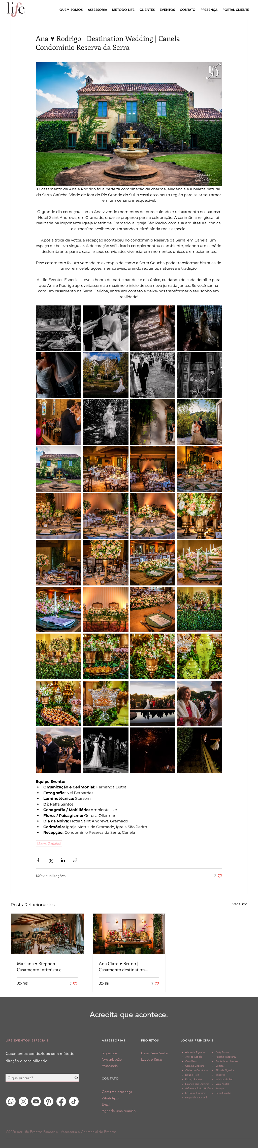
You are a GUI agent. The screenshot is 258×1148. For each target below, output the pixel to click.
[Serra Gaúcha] (49, 843)
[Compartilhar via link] (75, 860)
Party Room (222, 1052)
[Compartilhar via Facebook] (38, 860)
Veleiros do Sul (224, 1079)
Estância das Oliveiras (197, 1084)
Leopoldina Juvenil (196, 1097)
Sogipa (219, 1065)
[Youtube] (36, 1101)
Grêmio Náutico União (198, 1088)
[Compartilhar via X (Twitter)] (50, 860)
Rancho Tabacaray (226, 1056)
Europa (220, 1088)
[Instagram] (23, 1101)
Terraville (220, 1074)
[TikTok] (74, 1101)
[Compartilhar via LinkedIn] (62, 860)
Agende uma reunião (119, 1110)
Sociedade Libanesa (227, 1061)
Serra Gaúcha (223, 1093)
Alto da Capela (193, 1056)
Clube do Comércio (196, 1070)
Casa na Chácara (194, 1065)
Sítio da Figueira (225, 1070)
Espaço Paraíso (193, 1079)
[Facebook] (61, 1101)
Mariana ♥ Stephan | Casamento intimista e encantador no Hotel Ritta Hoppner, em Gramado (42, 966)
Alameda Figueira (195, 1052)
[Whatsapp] (11, 1101)
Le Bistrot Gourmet (196, 1093)
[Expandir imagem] (58, 328)
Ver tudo (239, 904)
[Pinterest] (48, 1101)
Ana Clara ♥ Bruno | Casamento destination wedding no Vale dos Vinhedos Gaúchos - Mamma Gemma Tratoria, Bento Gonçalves (128, 966)
